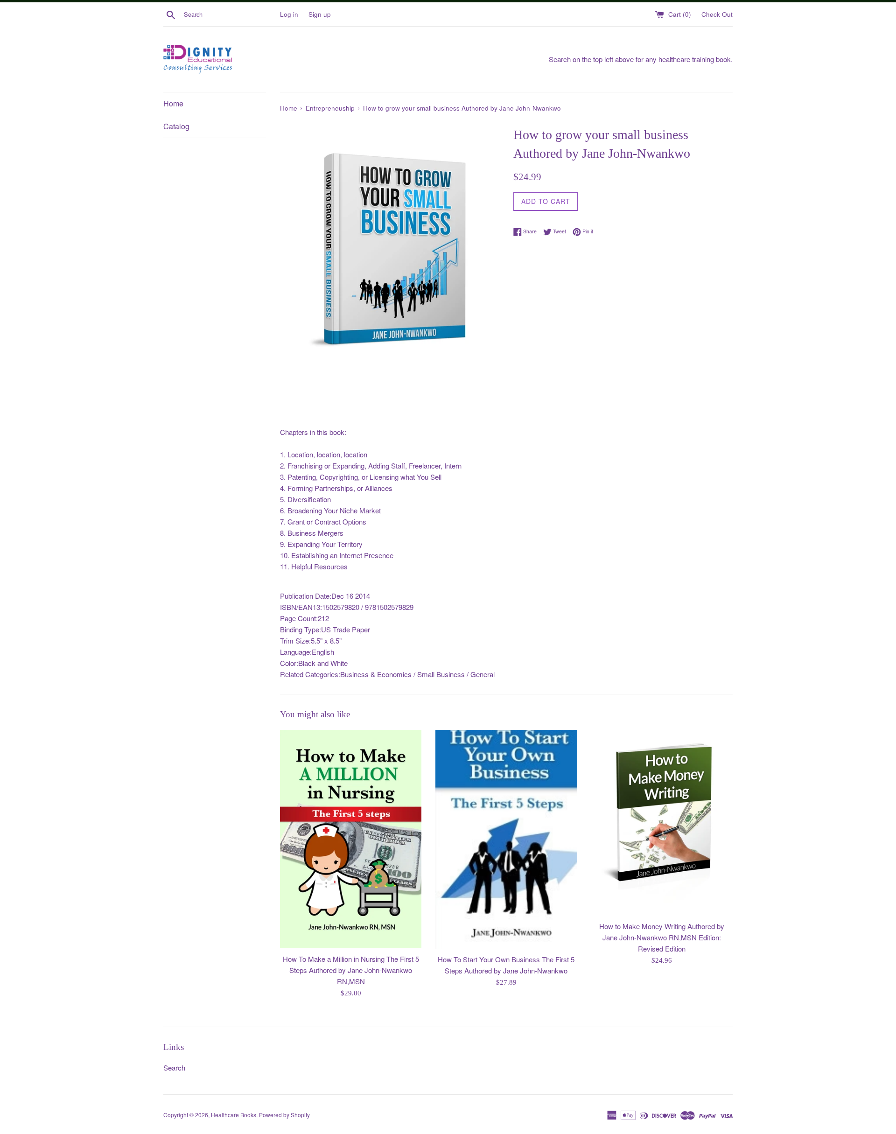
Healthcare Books (233, 1115)
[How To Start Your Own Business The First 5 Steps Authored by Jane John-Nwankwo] (506, 839)
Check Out (717, 14)
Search (174, 1067)
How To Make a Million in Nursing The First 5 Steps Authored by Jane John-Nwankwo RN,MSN (351, 970)
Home (173, 103)
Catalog (176, 126)
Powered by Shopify (284, 1115)
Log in (289, 14)
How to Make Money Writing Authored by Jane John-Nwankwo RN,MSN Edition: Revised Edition (661, 937)
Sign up (319, 14)
